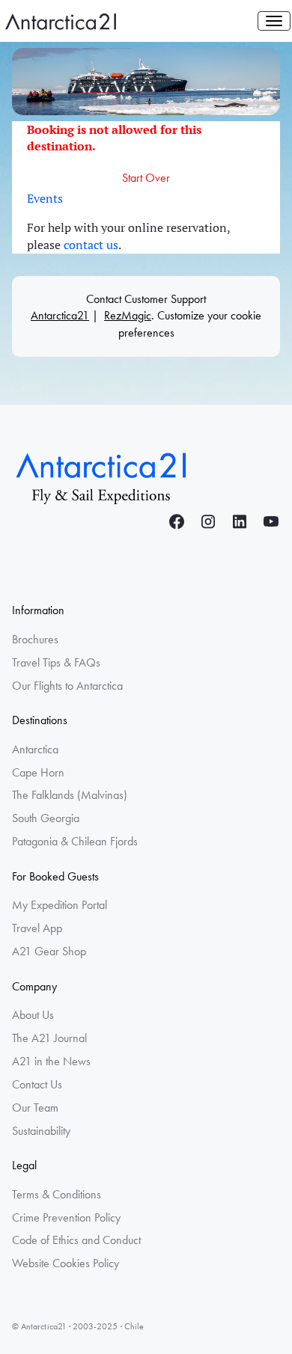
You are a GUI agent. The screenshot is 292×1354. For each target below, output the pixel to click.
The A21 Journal (49, 1038)
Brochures (35, 639)
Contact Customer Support (146, 299)
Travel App (37, 928)
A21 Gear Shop (49, 951)
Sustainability (41, 1131)
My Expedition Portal (59, 905)
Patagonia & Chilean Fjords (75, 841)
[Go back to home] (102, 476)
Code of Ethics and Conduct (76, 1240)
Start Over (146, 178)
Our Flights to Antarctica (67, 685)
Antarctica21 (60, 315)
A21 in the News (51, 1061)
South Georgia (45, 818)
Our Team (35, 1107)
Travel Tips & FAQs (56, 662)
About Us (33, 1015)
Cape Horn (38, 772)
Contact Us (37, 1084)
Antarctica (35, 749)
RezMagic (127, 315)
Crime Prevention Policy (66, 1217)
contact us (91, 244)
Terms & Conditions (56, 1194)
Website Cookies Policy (65, 1263)
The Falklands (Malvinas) (69, 795)
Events (45, 198)
